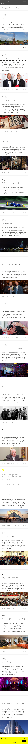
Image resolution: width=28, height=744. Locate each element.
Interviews (8, 463)
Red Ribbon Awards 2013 (11, 58)
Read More (14, 742)
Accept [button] (24, 740)
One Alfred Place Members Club (13, 619)
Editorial (3, 89)
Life (2, 47)
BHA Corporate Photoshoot (11, 390)
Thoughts (19, 484)
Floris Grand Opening (9, 142)
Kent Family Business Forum (12, 348)
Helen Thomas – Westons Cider (13, 704)
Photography (10, 47)
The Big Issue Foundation (11, 307)
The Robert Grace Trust (10, 536)
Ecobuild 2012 (7, 495)
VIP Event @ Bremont (10, 100)
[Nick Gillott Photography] (5, 2)
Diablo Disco (6, 662)
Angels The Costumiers (10, 578)
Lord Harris (6, 433)
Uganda (4, 18)
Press (17, 89)
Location (5, 47)
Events (3, 131)
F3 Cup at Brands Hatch (10, 183)
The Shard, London (9, 223)
